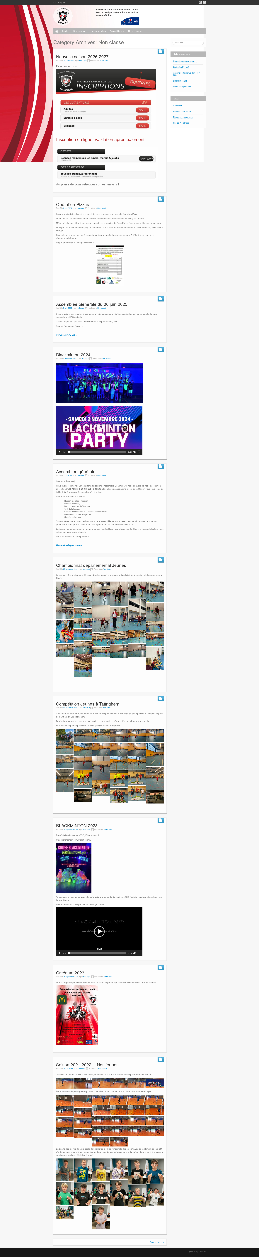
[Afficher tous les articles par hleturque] (88, 60)
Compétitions (116, 31)
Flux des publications (182, 111)
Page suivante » (157, 1242)
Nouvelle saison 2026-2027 (82, 56)
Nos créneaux (80, 31)
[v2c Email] (200, 2)
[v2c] (97, 15)
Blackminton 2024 (73, 354)
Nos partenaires (98, 31)
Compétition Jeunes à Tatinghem (87, 704)
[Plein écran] (139, 452)
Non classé (104, 60)
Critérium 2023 (70, 973)
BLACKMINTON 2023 (77, 825)
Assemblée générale (76, 471)
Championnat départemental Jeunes (91, 565)
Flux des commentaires (183, 117)
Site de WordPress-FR (182, 122)
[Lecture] (59, 452)
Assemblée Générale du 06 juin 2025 (91, 304)
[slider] (97, 452)
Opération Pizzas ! (73, 204)
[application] (99, 430)
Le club (65, 31)
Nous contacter (135, 31)
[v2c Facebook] (204, 2)
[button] (99, 430)
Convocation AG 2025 (66, 334)
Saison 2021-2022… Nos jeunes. (88, 1064)
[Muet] (134, 452)
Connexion (177, 105)
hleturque (82, 60)
